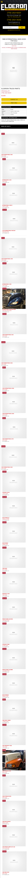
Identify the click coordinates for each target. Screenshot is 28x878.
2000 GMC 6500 (5, 872)
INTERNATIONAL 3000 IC (7, 205)
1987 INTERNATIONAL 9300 (7, 362)
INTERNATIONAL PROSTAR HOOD (9, 309)
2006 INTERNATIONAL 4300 (7, 258)
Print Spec (14, 103)
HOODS (3, 47)
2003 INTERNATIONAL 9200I (8, 388)
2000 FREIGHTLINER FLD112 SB (8, 846)
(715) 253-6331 (14, 13)
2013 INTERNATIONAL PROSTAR (8, 230)
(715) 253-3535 (14, 20)
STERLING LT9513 (6, 492)
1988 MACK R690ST (6, 821)
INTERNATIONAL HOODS (12, 47)
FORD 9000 (4, 568)
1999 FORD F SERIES (6, 720)
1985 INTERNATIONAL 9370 (8, 438)
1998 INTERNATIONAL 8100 (7, 334)
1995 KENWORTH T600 (7, 745)
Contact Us (14, 99)
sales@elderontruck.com (14, 30)
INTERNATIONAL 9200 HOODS (18, 48)
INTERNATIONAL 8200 (6, 179)
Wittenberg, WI (5, 91)
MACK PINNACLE (5, 517)
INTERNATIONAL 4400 (6, 284)
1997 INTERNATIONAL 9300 (7, 467)
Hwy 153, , (14, 17)
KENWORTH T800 (6, 593)
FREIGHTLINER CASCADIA (7, 619)
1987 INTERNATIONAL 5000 (7, 154)
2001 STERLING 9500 (6, 770)
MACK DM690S (5, 695)
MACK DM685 (5, 543)
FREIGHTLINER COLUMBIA (7, 669)
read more (14, 45)
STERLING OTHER (5, 644)
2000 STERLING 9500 (6, 796)
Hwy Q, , (14, 24)
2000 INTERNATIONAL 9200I (8, 413)
